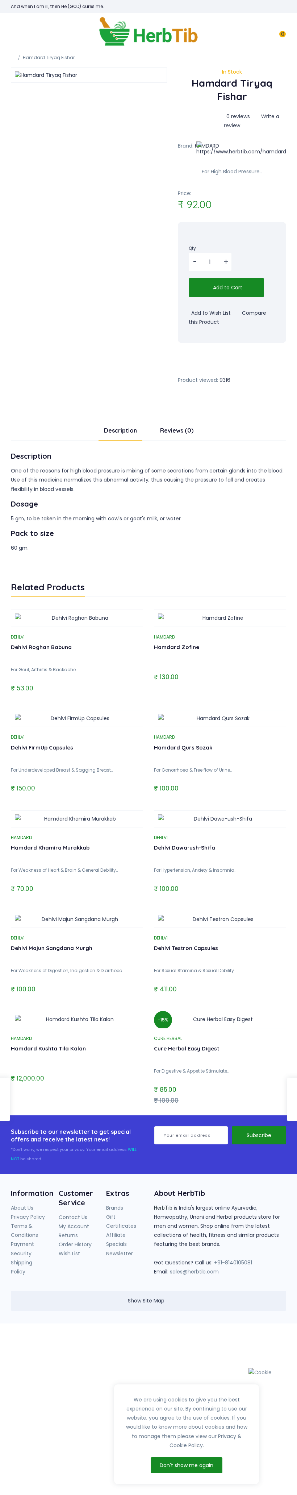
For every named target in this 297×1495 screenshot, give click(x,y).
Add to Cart (227, 287)
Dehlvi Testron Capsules (186, 948)
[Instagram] (237, 1349)
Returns (68, 1235)
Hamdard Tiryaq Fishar (49, 57)
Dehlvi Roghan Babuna (41, 647)
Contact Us (73, 1217)
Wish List (69, 1253)
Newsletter (119, 1253)
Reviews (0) (176, 430)
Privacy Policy (28, 1217)
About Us (22, 1207)
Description (120, 430)
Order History (75, 1244)
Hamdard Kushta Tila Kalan (48, 1048)
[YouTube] (223, 1349)
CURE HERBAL (168, 1038)
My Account (74, 1226)
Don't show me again (186, 1465)
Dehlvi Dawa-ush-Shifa (184, 847)
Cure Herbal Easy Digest (186, 1048)
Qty (192, 248)
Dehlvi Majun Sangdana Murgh (51, 948)
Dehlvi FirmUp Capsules (42, 747)
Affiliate (116, 1235)
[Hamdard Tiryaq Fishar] (89, 75)
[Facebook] (208, 1349)
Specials (116, 1244)
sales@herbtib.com (194, 1271)
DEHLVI (18, 637)
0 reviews (238, 116)
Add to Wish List (210, 313)
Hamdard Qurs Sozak (183, 747)
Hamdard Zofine (176, 647)
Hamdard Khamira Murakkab (50, 847)
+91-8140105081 (233, 1262)
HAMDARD (164, 637)
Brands (114, 1207)
